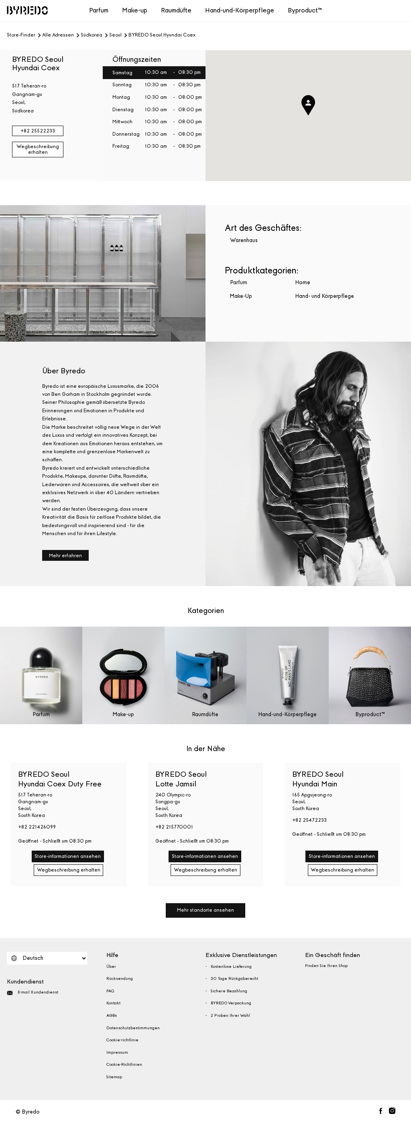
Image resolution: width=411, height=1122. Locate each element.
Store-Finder (21, 35)
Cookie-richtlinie (122, 1040)
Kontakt (113, 1003)
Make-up (134, 10)
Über (111, 966)
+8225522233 (37, 131)
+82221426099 (37, 827)
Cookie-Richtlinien (124, 1064)
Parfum (98, 10)
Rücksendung (119, 978)
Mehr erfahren (65, 555)
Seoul (115, 35)
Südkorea (91, 35)
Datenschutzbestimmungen (133, 1028)
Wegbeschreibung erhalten (37, 149)
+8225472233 (309, 820)
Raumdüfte (176, 10)
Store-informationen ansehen (68, 856)
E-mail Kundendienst (38, 992)
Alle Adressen (58, 35)
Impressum (117, 1052)
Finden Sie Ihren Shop (326, 965)
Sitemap (114, 1077)
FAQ (110, 991)
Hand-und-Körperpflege (239, 10)
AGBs (111, 1015)
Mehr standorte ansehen (205, 910)
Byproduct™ (305, 10)
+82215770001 (174, 827)
